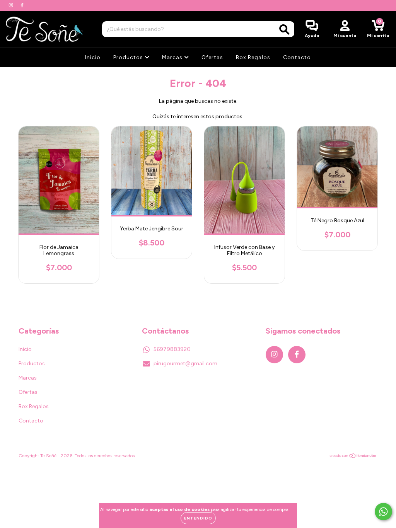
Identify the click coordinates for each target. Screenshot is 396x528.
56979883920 (172, 349)
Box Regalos (253, 57)
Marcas (173, 57)
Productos (129, 57)
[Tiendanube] (353, 457)
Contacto (297, 57)
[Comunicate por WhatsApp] (383, 511)
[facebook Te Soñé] (22, 5)
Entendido (198, 518)
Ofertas (212, 57)
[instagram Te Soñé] (11, 5)
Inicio (93, 57)
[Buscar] (284, 29)
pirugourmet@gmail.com (185, 363)
